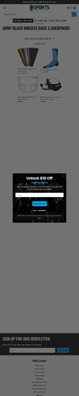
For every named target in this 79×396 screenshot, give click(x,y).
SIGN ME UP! (39, 203)
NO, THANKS (39, 210)
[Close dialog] (64, 175)
